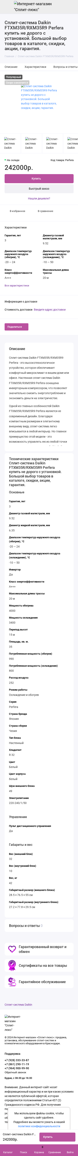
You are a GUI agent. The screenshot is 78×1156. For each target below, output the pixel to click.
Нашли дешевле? (39, 198)
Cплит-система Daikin (18, 1004)
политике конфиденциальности (39, 1126)
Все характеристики (17, 285)
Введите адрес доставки (50, 309)
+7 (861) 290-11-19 (17, 1064)
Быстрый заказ (39, 188)
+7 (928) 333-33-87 (17, 1060)
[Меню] (7, 7)
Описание (11, 67)
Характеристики (35, 67)
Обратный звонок (15, 1072)
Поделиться (14, 326)
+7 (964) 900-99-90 (17, 1068)
